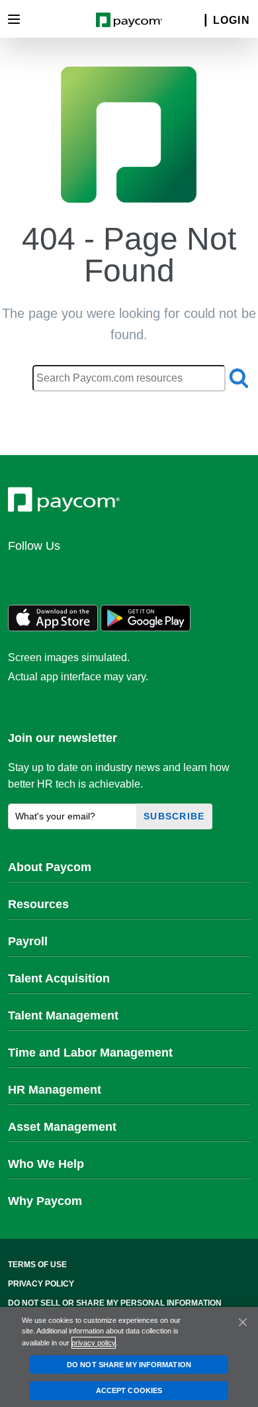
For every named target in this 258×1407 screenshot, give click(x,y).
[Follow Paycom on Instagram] (117, 574)
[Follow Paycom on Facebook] (86, 574)
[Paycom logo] (129, 19)
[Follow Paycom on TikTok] (181, 574)
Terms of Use (37, 1264)
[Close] (242, 1322)
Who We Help (46, 1164)
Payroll (28, 941)
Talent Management (63, 1015)
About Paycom (49, 867)
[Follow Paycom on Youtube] (149, 574)
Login (231, 20)
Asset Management (62, 1127)
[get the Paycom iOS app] (53, 627)
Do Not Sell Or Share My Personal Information (115, 1303)
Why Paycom (45, 1201)
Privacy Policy (41, 1283)
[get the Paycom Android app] (146, 627)
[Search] (197, 20)
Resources (38, 904)
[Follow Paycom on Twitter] (54, 574)
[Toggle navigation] (14, 19)
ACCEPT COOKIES (129, 1390)
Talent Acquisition (59, 978)
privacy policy (93, 1343)
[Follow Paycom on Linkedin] (22, 574)
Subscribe (174, 816)
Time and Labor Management (90, 1053)
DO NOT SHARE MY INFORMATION (129, 1365)
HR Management (54, 1090)
